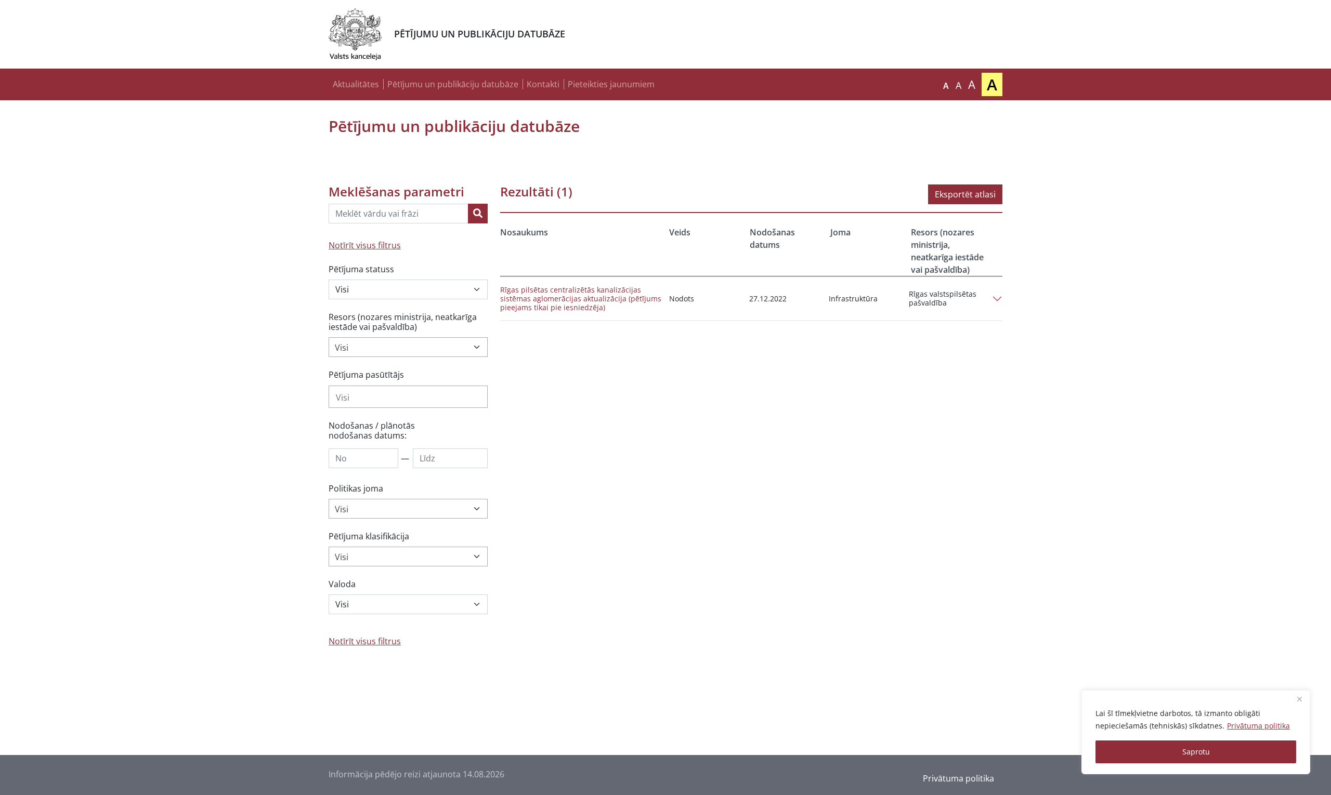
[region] (1195, 732)
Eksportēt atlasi (965, 194)
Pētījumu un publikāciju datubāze (452, 84)
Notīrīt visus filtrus (365, 245)
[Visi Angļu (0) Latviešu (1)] (408, 604)
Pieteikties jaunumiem (611, 84)
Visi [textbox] (341, 347)
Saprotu (1196, 752)
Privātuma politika (1258, 726)
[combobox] (408, 347)
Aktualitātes (356, 84)
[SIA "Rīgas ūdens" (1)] (408, 397)
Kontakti (543, 84)
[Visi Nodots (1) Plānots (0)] (408, 289)
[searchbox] (408, 397)
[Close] (1299, 699)
